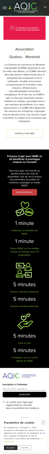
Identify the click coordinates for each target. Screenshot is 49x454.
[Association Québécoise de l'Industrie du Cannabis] (26, 8)
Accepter (11, 448)
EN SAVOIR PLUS (24, 192)
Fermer (25, 448)
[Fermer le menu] (5, 8)
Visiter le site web (24, 133)
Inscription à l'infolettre (15, 384)
